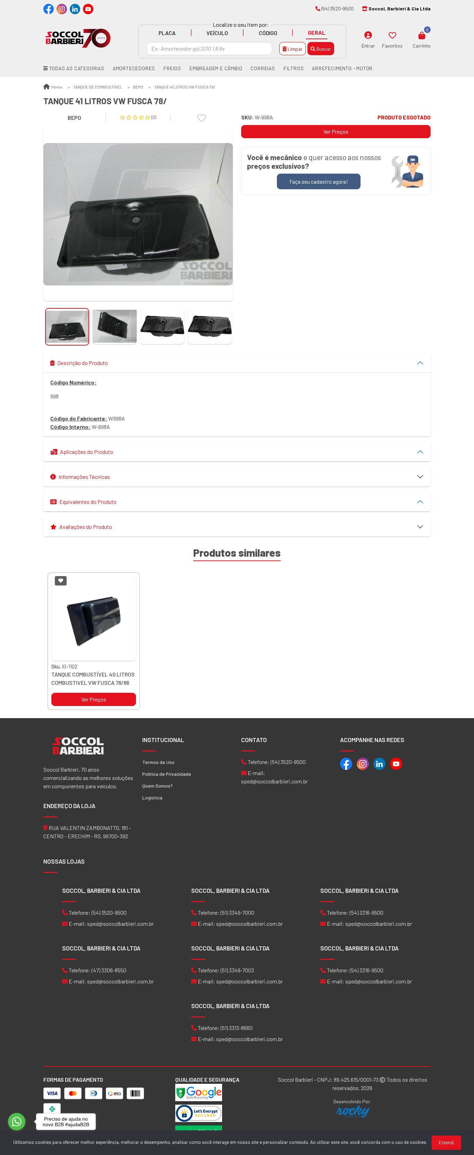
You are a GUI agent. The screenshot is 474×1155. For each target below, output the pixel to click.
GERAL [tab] (316, 32)
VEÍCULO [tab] (217, 33)
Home (56, 86)
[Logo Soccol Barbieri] (78, 37)
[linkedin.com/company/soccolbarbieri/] (75, 8)
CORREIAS (263, 68)
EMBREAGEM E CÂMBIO (215, 68)
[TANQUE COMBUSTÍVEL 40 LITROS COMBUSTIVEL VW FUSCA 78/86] (93, 618)
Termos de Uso (158, 762)
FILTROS (293, 68)
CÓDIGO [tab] (268, 33)
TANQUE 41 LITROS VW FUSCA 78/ (184, 86)
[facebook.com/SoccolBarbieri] (48, 8)
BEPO (138, 86)
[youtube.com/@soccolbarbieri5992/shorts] (88, 8)
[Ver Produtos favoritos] (392, 35)
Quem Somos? (157, 786)
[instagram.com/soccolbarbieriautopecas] (62, 8)
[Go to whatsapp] (16, 1121)
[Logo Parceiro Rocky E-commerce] (352, 1111)
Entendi (446, 1142)
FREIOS (172, 68)
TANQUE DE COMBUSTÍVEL (97, 86)
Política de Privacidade (166, 774)
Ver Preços (335, 131)
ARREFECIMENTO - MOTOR (342, 68)
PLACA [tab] (167, 33)
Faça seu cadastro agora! (318, 181)
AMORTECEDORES (134, 68)
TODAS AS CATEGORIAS (76, 68)
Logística (152, 797)
